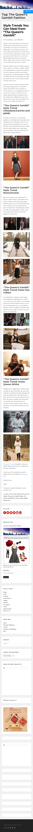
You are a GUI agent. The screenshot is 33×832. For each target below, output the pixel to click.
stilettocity (20, 40)
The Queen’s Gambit (8, 464)
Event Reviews (7, 598)
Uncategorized (7, 609)
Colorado (5, 596)
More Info (28, 11)
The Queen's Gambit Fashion (15, 496)
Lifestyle (5, 602)
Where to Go (6, 611)
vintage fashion (24, 498)
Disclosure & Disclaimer (9, 629)
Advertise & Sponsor (9, 625)
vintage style (6, 500)
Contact (5, 627)
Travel (5, 606)
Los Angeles (6, 604)
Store (4, 631)
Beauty (5, 592)
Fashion (5, 600)
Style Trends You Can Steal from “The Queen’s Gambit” (16, 30)
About (5, 623)
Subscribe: (6, 570)
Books (5, 594)
